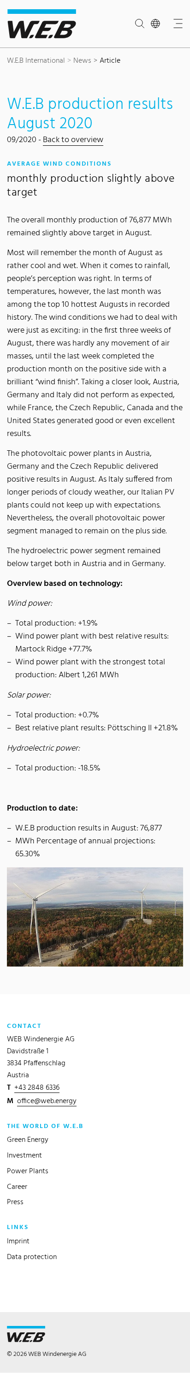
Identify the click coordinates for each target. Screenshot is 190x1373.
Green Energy (27, 1139)
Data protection (32, 1256)
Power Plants (27, 1170)
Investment (24, 1155)
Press (15, 1201)
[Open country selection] (157, 24)
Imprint (18, 1241)
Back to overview (73, 139)
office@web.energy (47, 1100)
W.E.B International (36, 60)
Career (17, 1186)
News (82, 60)
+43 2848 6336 (36, 1087)
